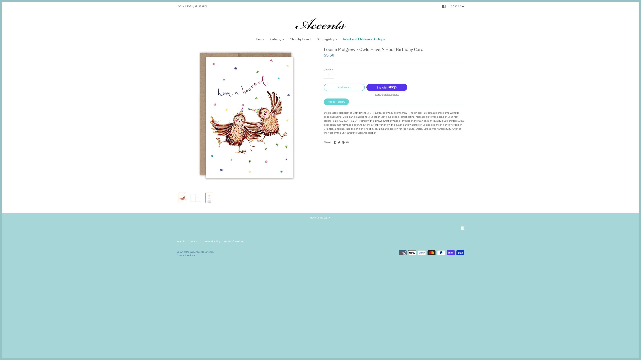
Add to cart (344, 87)
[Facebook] (444, 6)
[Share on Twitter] (339, 142)
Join (190, 6)
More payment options (387, 94)
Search (181, 241)
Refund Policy (212, 241)
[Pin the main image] (343, 142)
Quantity (328, 69)
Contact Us (194, 241)
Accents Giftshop (204, 251)
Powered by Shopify (187, 255)
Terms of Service (233, 241)
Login (180, 6)
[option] (182, 198)
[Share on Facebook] (335, 142)
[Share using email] (347, 142)
